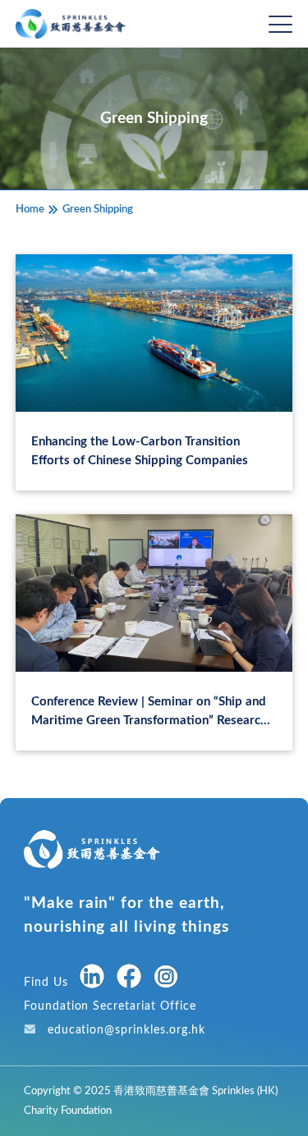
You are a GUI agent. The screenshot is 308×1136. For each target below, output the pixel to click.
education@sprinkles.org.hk (126, 1030)
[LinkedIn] (92, 979)
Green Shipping (97, 209)
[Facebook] (129, 979)
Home (30, 209)
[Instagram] (166, 980)
